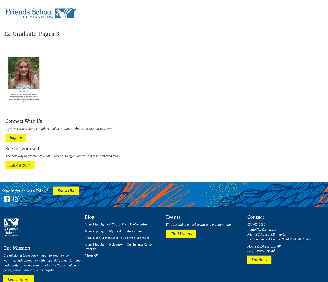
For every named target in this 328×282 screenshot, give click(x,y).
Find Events (181, 234)
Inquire (16, 137)
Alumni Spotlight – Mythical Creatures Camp (114, 231)
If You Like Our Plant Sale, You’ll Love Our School (117, 237)
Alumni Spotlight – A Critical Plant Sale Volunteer (117, 224)
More (89, 255)
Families (259, 260)
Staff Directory (258, 251)
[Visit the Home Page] (40, 12)
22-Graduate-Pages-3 (31, 34)
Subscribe (66, 191)
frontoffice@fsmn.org (261, 229)
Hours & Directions (261, 246)
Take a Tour (20, 165)
